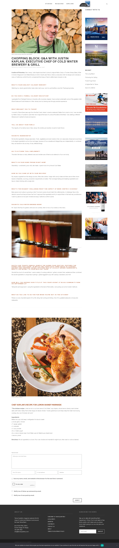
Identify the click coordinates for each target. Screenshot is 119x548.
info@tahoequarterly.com (21, 531)
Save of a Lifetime (90, 88)
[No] (117, 545)
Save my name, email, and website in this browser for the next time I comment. (38, 478)
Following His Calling (91, 77)
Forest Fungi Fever (90, 81)
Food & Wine (32, 67)
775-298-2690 (18, 529)
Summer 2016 (40, 67)
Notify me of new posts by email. (24, 495)
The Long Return (90, 74)
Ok (102, 545)
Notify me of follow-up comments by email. (27, 491)
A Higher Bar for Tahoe (91, 84)
